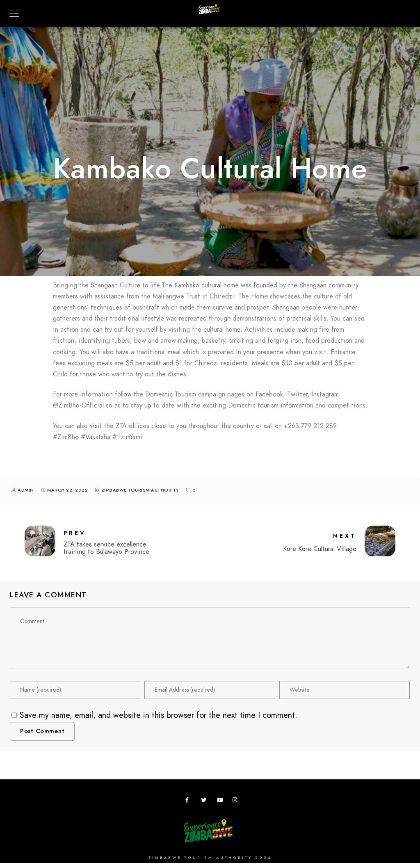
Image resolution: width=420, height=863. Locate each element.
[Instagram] (237, 801)
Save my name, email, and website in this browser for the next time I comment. (158, 715)
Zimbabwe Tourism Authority (140, 490)
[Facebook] (189, 801)
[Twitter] (205, 801)
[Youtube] (221, 801)
